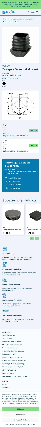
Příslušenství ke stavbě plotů (12, 367)
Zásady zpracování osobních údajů (25, 424)
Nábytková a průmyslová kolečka (14, 360)
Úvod (4, 19)
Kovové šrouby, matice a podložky (14, 376)
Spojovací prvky (8, 373)
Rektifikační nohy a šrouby (11, 341)
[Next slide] (37, 238)
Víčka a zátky (7, 338)
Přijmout (20, 409)
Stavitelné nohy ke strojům (12, 345)
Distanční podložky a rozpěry (12, 357)
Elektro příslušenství (9, 370)
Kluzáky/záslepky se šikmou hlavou (25, 19)
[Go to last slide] (32, 238)
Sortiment (11, 19)
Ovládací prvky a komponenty (13, 351)
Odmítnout (20, 414)
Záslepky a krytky (8, 335)
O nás (4, 384)
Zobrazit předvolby (21, 420)
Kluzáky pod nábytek (10, 354)
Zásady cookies (9, 424)
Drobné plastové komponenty (13, 364)
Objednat (33, 130)
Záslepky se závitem (9, 348)
